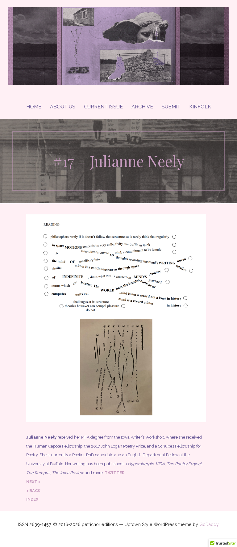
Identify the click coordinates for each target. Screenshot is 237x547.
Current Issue (103, 107)
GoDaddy (209, 524)
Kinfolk (200, 107)
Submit (171, 107)
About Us (62, 107)
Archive (142, 107)
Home (33, 107)
